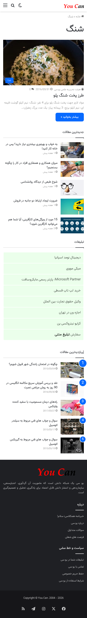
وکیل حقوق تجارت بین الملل (62, 301)
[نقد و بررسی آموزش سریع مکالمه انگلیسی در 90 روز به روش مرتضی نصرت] (72, 389)
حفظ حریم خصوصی (73, 574)
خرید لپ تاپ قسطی (67, 290)
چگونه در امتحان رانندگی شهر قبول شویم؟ (33, 364)
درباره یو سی (77, 523)
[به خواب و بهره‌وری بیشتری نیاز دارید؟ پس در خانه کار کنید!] (72, 150)
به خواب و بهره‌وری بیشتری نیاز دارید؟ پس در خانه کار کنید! (31, 146)
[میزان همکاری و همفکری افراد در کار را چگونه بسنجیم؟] (72, 169)
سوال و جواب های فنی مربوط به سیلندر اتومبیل (34, 423)
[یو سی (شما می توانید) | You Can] (43, 471)
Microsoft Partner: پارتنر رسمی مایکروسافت (51, 279)
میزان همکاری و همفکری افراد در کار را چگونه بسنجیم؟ (31, 165)
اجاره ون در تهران (70, 312)
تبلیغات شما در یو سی (72, 560)
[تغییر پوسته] (20, 7)
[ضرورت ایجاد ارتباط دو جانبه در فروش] (72, 207)
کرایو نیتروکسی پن (69, 323)
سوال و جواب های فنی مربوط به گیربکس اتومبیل (33, 441)
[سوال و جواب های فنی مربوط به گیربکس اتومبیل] (72, 445)
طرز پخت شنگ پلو (68, 95)
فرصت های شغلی (74, 537)
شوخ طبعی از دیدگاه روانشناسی (39, 182)
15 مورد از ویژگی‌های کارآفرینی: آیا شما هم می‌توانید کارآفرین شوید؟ (32, 221)
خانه (78, 17)
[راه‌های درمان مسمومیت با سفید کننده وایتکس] (72, 408)
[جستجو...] (13, 7)
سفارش (68, 334)
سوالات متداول (76, 530)
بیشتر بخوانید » (70, 117)
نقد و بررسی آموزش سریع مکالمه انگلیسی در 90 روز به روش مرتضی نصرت (31, 385)
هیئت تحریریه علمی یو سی (67, 89)
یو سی (80, 483)
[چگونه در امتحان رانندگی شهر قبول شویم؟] (72, 370)
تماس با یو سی (76, 567)
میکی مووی (73, 268)
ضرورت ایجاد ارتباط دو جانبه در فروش (35, 200)
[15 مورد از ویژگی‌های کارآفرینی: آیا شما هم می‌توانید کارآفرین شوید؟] (72, 225)
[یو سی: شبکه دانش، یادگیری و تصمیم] (67, 5)
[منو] (5, 7)
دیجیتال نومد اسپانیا (67, 257)
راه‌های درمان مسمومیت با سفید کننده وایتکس (34, 404)
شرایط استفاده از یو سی (71, 581)
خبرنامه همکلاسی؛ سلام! (70, 516)
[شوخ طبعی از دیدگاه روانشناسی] (72, 188)
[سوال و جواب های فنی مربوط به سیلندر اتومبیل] (72, 427)
